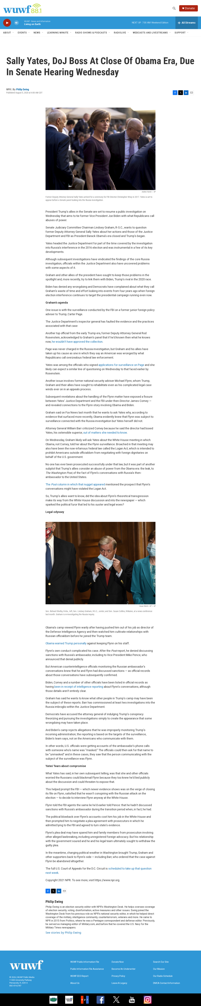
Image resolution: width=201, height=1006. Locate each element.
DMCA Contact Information (166, 983)
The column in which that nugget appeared (75, 484)
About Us (74, 983)
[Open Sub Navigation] (13, 32)
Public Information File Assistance (87, 969)
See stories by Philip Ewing (63, 932)
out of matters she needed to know (105, 432)
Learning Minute (57, 32)
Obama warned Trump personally (66, 643)
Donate (190, 8)
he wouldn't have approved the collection (77, 341)
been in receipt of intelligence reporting (78, 686)
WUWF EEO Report (79, 976)
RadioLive (120, 32)
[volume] (16, 22)
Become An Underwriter (124, 969)
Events (22, 32)
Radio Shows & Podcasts (91, 32)
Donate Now (118, 962)
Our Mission (159, 969)
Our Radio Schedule (163, 976)
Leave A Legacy (119, 983)
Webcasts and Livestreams (150, 32)
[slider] (21, 22)
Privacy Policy (118, 976)
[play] (7, 23)
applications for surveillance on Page (121, 365)
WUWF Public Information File (84, 962)
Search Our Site (161, 962)
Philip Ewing (22, 89)
